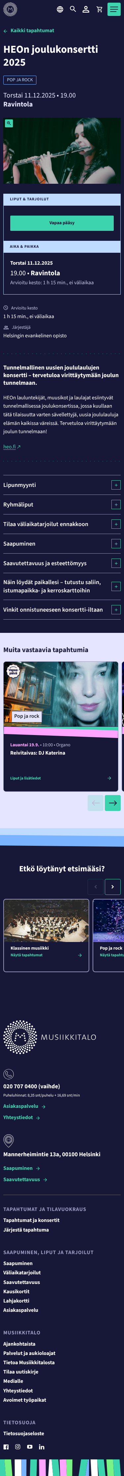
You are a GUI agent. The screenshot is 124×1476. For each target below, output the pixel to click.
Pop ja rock (20, 80)
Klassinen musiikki (30, 948)
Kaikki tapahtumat (32, 30)
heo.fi (9, 447)
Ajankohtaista (19, 1344)
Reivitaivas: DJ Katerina (37, 753)
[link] (99, 9)
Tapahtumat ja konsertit (31, 1220)
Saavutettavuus (21, 1180)
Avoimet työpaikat (24, 1400)
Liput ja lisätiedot (25, 778)
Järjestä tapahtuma (26, 1230)
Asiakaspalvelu (20, 1107)
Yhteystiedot (18, 1118)
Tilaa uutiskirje (20, 1372)
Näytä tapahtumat (27, 955)
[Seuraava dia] (113, 803)
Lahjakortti (16, 1301)
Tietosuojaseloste (23, 1434)
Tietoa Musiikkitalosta (29, 1363)
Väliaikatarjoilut (22, 1273)
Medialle (13, 1381)
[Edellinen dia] (95, 803)
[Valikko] (114, 9)
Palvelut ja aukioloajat (29, 1353)
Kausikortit (16, 1292)
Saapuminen (18, 1169)
